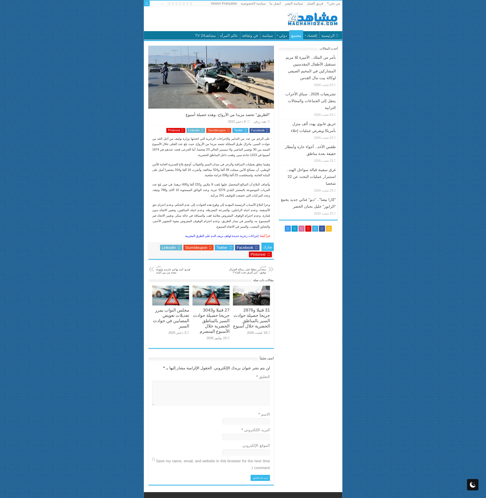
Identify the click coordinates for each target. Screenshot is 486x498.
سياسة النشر (294, 3)
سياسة (267, 35)
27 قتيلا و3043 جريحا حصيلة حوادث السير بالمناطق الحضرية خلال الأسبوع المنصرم (211, 321)
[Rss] (191, 3)
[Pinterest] (180, 3)
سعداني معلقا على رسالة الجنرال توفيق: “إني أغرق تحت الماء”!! (247, 269)
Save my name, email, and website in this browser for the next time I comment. (213, 464)
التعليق (263, 377)
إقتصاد (312, 35)
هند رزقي (259, 121)
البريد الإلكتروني (255, 430)
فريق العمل (315, 3)
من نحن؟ (333, 3)
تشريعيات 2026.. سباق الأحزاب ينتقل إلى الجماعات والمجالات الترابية (310, 101)
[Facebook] (187, 3)
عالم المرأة (229, 35)
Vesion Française (224, 3)
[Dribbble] (176, 3)
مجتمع (296, 35)
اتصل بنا (275, 3)
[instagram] (169, 3)
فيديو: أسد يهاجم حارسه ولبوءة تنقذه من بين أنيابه (173, 269)
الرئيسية (328, 35)
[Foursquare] (173, 3)
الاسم (264, 414)
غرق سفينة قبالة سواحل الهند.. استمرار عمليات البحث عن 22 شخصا (311, 176)
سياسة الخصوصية (253, 3)
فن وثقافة (250, 35)
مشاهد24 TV (205, 35)
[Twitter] (183, 3)
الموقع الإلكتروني (256, 445)
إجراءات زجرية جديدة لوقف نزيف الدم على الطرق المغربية (222, 236)
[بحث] (147, 3)
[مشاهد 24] (312, 18)
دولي (283, 35)
